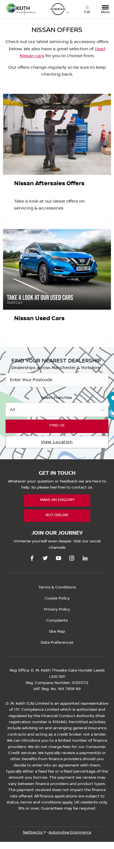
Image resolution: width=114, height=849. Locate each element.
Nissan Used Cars (39, 318)
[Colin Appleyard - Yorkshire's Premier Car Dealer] (21, 9)
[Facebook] (32, 558)
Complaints (57, 620)
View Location (57, 442)
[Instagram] (72, 558)
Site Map (57, 631)
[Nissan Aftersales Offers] (57, 134)
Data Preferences (57, 642)
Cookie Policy (57, 598)
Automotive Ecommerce (70, 832)
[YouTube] (58, 558)
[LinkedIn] (85, 558)
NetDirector (33, 832)
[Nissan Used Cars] (57, 269)
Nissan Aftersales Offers (49, 183)
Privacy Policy (57, 609)
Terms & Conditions (57, 587)
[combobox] (57, 410)
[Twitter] (45, 558)
